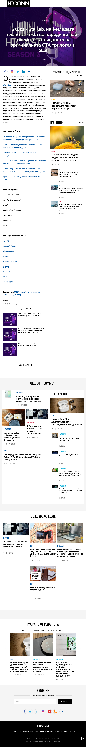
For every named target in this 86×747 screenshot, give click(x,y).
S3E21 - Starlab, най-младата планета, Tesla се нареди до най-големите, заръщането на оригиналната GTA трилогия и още (43, 39)
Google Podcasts (10, 261)
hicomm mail (61, 711)
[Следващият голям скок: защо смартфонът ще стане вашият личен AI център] (55, 435)
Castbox (6, 271)
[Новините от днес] (82, 3)
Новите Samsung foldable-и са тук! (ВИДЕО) (42, 589)
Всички (79, 76)
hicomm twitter (30, 711)
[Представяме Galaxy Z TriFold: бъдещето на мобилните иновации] (55, 452)
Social (53, 100)
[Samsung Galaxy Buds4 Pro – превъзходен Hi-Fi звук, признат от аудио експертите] (54, 173)
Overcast (6, 277)
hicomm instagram (43, 711)
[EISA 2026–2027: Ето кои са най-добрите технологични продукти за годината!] (37, 414)
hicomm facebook (24, 711)
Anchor (6, 256)
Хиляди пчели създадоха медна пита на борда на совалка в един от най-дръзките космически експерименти (65, 160)
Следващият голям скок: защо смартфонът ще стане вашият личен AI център (69, 438)
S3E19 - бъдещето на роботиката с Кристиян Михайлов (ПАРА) (30, 344)
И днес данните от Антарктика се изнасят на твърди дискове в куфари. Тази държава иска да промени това (70, 207)
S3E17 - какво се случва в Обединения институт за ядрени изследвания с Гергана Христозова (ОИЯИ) (31, 330)
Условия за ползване (30, 732)
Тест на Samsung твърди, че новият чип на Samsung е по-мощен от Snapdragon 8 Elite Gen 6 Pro (71, 190)
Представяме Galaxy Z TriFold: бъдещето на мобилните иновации (70, 455)
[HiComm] (18, 3)
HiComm (11, 304)
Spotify (6, 241)
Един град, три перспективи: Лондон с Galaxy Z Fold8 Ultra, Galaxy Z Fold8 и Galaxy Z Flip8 (22, 457)
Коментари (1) (25, 364)
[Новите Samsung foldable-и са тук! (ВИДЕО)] (43, 573)
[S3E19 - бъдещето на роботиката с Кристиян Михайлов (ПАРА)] (10, 349)
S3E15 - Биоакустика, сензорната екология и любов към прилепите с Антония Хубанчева (30, 315)
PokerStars (8, 85)
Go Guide (72, 732)
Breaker (6, 266)
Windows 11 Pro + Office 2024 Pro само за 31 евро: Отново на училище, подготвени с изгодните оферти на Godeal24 (13, 441)
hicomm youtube (49, 711)
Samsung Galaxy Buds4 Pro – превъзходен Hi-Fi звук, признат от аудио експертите (71, 174)
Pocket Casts (8, 251)
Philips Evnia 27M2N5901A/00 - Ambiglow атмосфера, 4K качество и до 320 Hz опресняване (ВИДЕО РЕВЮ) (65, 669)
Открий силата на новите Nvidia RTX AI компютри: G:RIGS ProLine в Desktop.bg (70, 490)
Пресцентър (51, 732)
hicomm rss (55, 711)
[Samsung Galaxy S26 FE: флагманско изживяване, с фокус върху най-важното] (8, 394)
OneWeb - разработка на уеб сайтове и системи (43, 742)
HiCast (5, 304)
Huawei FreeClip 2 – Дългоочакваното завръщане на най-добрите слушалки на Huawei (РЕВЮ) (66, 423)
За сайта (14, 732)
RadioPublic (8, 282)
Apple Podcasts (9, 246)
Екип (20, 732)
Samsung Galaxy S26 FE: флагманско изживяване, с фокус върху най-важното (29, 398)
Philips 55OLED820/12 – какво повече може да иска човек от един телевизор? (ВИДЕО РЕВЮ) (70, 473)
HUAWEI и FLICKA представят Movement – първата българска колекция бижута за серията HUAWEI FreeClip (65, 108)
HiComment (42, 20)
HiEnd (53, 151)
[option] (67, 175)
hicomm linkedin (36, 711)
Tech (60, 170)
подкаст (17, 304)
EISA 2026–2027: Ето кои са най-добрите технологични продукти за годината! (35, 432)
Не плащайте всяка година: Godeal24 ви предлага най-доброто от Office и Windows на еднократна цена (70, 553)
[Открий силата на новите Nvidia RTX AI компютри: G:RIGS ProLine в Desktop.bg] (55, 487)
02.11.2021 (43, 59)
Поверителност (62, 732)
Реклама (43, 732)
